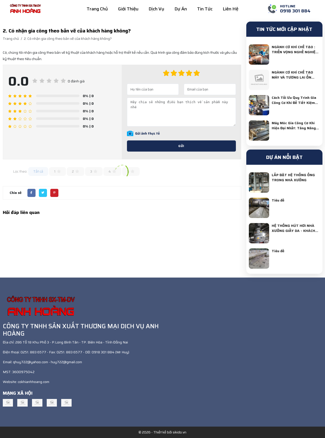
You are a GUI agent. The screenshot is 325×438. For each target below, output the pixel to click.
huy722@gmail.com (66, 362)
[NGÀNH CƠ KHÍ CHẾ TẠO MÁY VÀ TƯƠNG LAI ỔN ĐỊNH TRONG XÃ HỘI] (259, 80)
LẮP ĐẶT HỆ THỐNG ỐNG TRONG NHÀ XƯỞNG (293, 177)
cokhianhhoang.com (33, 382)
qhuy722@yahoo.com (30, 362)
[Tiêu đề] (259, 208)
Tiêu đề (278, 200)
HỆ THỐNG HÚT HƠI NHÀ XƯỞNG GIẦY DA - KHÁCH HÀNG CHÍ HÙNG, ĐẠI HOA (294, 231)
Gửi (181, 145)
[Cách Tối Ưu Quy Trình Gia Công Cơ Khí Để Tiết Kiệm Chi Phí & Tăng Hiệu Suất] (259, 105)
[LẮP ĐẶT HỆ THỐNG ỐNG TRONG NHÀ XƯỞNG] (259, 182)
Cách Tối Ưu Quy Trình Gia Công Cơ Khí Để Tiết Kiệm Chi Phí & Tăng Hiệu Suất (294, 103)
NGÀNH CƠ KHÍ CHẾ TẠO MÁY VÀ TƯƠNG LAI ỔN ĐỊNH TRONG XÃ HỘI (292, 77)
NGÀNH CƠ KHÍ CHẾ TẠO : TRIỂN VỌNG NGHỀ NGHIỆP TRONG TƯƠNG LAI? (295, 52)
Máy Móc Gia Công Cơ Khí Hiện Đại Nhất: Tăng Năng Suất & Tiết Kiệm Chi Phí (294, 128)
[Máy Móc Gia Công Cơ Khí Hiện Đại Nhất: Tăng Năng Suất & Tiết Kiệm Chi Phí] (259, 130)
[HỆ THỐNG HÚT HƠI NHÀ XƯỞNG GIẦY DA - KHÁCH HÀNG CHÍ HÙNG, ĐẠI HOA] (259, 233)
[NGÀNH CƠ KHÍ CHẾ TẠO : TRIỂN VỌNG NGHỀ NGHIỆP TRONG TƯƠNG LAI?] (259, 54)
